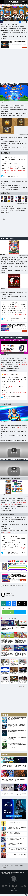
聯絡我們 (11, 865)
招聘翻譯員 (4, 867)
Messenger (8, 604)
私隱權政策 (21, 865)
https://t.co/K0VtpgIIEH (20, 548)
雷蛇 (21, 686)
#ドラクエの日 (7, 375)
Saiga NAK (14, 2)
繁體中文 (23, 1)
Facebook (14, 604)
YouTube (26, 422)
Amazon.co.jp (7, 504)
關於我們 (6, 865)
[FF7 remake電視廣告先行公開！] (20, 773)
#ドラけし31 (13, 314)
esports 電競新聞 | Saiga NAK (14, 882)
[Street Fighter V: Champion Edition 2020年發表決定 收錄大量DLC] (7, 773)
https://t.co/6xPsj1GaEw (10, 170)
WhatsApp (3, 604)
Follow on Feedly (7, 612)
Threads (19, 604)
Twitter (27, 355)
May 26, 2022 (15, 176)
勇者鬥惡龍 (4, 591)
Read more (23, 580)
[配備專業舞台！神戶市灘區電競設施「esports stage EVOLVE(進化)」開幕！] (7, 787)
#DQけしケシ (13, 168)
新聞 (1, 21)
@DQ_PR (6, 386)
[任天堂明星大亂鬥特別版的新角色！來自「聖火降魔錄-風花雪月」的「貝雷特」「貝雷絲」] (7, 760)
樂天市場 (14, 504)
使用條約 (16, 865)
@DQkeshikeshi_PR (14, 386)
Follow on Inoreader (20, 612)
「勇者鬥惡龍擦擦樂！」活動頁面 (23, 103)
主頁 (2, 865)
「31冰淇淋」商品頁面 (25, 255)
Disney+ (25, 686)
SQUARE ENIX (20, 427)
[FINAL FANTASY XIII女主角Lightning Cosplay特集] (20, 787)
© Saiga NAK (14, 890)
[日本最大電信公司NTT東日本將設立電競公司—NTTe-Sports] (20, 760)
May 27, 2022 (15, 320)
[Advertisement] (14, 66)
